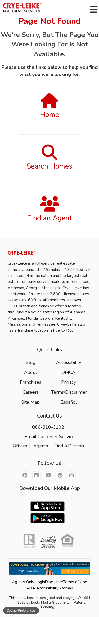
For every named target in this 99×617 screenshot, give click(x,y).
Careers (31, 392)
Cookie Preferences (21, 610)
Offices (20, 446)
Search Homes (49, 166)
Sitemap (65, 588)
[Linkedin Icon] (36, 475)
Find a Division (69, 446)
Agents (40, 446)
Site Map (30, 402)
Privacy (68, 382)
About (30, 372)
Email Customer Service (49, 436)
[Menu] (94, 9)
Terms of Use (75, 582)
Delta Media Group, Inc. (50, 602)
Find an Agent (49, 218)
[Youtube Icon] (48, 475)
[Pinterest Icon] (60, 475)
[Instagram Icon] (72, 475)
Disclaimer (54, 582)
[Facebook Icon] (25, 475)
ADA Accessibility (42, 588)
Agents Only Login (28, 582)
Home (49, 115)
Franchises (30, 382)
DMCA (68, 372)
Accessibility (68, 362)
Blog (31, 362)
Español (68, 402)
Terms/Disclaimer (69, 392)
